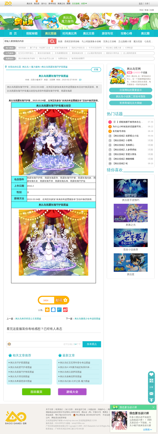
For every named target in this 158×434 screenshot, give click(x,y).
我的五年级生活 (78, 48)
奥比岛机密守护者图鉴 (21, 367)
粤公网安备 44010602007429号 (88, 415)
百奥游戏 (8, 3)
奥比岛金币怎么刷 (46, 58)
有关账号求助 (119, 131)
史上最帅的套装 (129, 53)
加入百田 (69, 409)
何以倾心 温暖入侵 (113, 48)
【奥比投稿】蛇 (120, 163)
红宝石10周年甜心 (25, 53)
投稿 (96, 69)
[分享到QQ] (47, 309)
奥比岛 (22, 21)
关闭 (153, 407)
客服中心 (102, 409)
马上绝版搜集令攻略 (91, 41)
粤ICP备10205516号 (63, 415)
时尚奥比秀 (69, 33)
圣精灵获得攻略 (71, 41)
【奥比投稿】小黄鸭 (122, 140)
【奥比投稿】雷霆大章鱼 (124, 154)
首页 (12, 33)
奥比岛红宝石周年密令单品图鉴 (75, 362)
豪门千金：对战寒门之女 (40, 48)
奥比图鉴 (50, 33)
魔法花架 (137, 41)
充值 (141, 10)
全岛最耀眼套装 (61, 53)
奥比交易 (88, 33)
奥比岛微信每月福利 (26, 58)
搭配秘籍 (31, 33)
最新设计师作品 (112, 53)
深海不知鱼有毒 (60, 48)
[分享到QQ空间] (53, 309)
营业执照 (50, 415)
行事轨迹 (129, 48)
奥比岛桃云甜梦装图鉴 (71, 372)
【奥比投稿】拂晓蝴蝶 (123, 159)
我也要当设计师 (139, 413)
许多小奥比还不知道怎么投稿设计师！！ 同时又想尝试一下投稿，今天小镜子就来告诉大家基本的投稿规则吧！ (140, 421)
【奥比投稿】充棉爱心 (123, 145)
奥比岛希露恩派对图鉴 (21, 381)
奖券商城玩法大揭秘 (131, 103)
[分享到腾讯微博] (59, 309)
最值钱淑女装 (77, 53)
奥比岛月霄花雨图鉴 (20, 376)
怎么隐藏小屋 (124, 41)
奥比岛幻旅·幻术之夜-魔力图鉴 (75, 381)
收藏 (152, 10)
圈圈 (129, 72)
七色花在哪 (149, 41)
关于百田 (49, 409)
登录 (141, 3)
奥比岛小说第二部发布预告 (131, 96)
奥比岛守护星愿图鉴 (20, 362)
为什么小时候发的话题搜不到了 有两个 (129, 126)
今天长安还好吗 (95, 48)
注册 (146, 3)
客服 (146, 10)
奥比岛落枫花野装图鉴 (71, 376)
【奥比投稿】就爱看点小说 (126, 136)
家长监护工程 (80, 409)
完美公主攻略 (109, 41)
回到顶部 (151, 400)
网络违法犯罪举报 (59, 418)
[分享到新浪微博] (65, 309)
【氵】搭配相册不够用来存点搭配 (129, 122)
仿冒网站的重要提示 (131, 90)
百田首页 (36, 391)
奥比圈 (145, 33)
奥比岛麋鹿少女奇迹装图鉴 (87, 318)
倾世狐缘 (22, 48)
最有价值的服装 (44, 53)
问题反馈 (151, 393)
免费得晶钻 (62, 58)
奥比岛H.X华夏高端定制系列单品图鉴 (76, 367)
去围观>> (147, 429)
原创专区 (107, 33)
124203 (136, 72)
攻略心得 (126, 33)
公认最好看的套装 (94, 53)
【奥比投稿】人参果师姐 (124, 150)
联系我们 (59, 409)
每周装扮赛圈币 (78, 58)
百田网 (20, 3)
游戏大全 (72, 391)
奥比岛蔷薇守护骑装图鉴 (22, 372)
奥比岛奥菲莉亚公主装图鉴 (28, 318)
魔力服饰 (35, 67)
